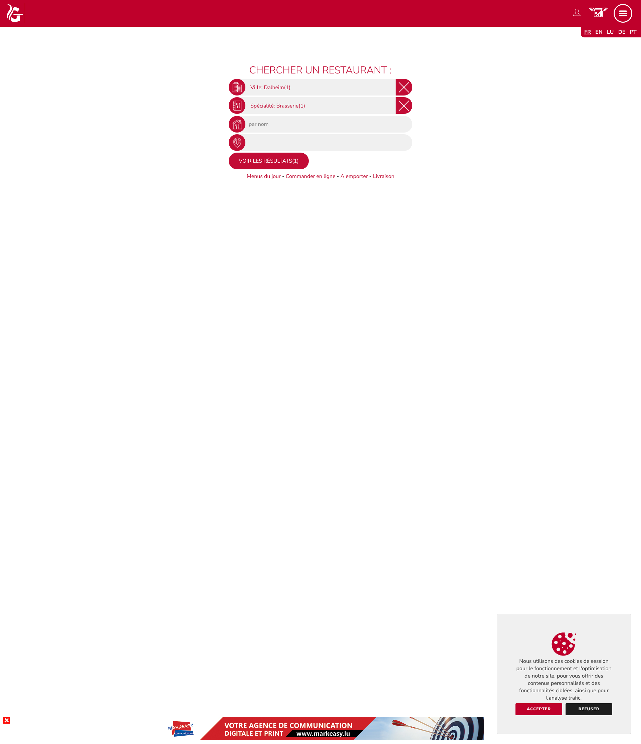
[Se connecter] (577, 16)
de (622, 32)
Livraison (383, 176)
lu (610, 32)
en (599, 32)
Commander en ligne (311, 176)
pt (633, 32)
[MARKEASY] (320, 738)
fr (587, 32)
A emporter (354, 176)
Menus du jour (264, 176)
